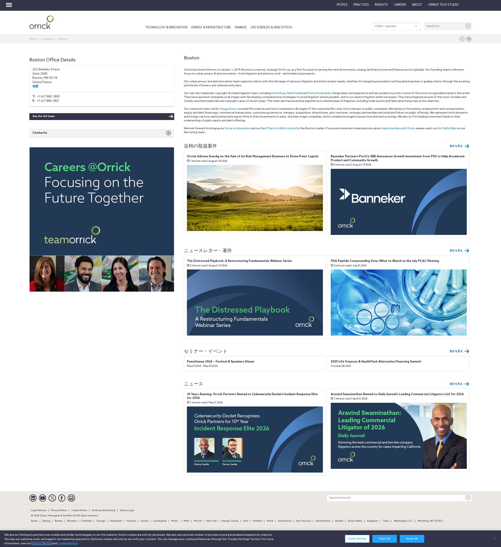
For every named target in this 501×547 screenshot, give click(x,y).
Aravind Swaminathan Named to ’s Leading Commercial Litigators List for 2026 (397, 394)
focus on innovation (237, 128)
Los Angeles (160, 521)
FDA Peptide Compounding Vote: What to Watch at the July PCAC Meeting (385, 261)
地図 (35, 86)
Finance (241, 27)
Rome (270, 521)
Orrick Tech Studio (443, 5)
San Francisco (303, 521)
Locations (47, 39)
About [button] (417, 5)
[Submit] (468, 26)
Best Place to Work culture (278, 128)
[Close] (494, 538)
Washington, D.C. (403, 521)
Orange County (230, 521)
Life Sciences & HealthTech (271, 27)
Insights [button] (381, 5)
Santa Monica (322, 521)
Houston (131, 521)
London (144, 521)
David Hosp (278, 93)
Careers (400, 5)
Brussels (72, 521)
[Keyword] (468, 497)
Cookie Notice (79, 510)
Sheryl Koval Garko (319, 93)
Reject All (384, 538)
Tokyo (386, 521)
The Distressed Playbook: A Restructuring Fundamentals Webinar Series (239, 261)
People (342, 5)
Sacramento (284, 521)
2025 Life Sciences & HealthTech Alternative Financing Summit (376, 361)
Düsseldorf (116, 521)
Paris (245, 521)
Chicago (100, 521)
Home (33, 39)
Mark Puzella (294, 93)
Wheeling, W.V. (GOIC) (430, 521)
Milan (186, 521)
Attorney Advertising (103, 510)
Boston (59, 521)
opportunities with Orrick (398, 128)
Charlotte (86, 521)
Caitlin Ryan (449, 128)
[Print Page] (469, 40)
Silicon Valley (355, 521)
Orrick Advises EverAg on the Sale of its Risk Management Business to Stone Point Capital (252, 156)
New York (211, 521)
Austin (34, 521)
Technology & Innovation (166, 27)
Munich (198, 521)
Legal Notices (38, 510)
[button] (462, 40)
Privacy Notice (59, 510)
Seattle (339, 521)
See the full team (43, 116)
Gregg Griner (228, 109)
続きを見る (456, 146)
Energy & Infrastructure (211, 27)
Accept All (412, 538)
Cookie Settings (357, 538)
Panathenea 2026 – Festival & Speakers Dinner (221, 361)
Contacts (39, 133)
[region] (250, 538)
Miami (174, 521)
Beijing (46, 521)
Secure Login (127, 510)
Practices (361, 5)
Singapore (372, 521)
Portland (257, 521)
